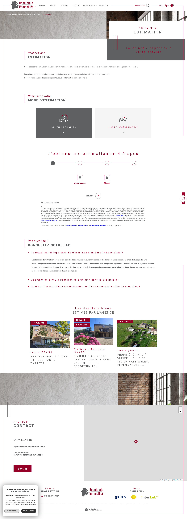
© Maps (168, 480)
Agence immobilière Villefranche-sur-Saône (23, 14)
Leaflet (162, 480)
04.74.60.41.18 (23, 439)
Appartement (80, 183)
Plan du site (106, 504)
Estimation (103, 6)
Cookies (146, 504)
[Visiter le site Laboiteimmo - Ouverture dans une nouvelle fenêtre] (93, 512)
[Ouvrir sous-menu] (96, 5)
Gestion (76, 6)
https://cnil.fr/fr (121, 215)
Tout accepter (28, 511)
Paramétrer (12, 511)
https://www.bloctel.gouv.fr (50, 220)
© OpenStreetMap (178, 480)
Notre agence (89, 6)
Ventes (53, 6)
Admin (125, 504)
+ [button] (180, 408)
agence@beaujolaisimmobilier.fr (29, 446)
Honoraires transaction (93, 504)
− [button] (180, 411)
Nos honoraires (81, 504)
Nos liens (130, 504)
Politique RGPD (138, 504)
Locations (64, 6)
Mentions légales (116, 504)
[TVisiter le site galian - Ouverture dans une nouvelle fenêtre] (120, 497)
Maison (107, 183)
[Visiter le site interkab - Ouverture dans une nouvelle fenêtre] (150, 497)
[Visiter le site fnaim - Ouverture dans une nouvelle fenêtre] (133, 497)
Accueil (42, 6)
